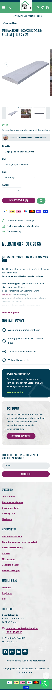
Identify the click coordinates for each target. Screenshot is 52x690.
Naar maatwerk (14, 392)
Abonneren (26, 474)
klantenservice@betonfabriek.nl (22, 628)
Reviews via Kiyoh (11, 570)
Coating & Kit (8, 514)
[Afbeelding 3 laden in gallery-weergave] (26, 113)
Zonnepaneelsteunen (12, 502)
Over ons (6, 587)
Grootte (6, 146)
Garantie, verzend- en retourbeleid (19, 542)
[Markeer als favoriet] (41, 201)
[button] (3, 7)
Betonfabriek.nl (28, 669)
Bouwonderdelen (10, 508)
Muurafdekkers (10, 23)
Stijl (4, 159)
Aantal (5, 185)
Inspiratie (7, 593)
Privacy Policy (13, 661)
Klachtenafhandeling (12, 548)
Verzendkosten (9, 130)
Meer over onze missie (21, 436)
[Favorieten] (42, 7)
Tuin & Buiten (8, 497)
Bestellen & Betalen (12, 536)
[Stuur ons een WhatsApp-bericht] (45, 683)
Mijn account (8, 559)
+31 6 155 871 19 (14, 632)
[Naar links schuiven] (4, 113)
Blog (4, 599)
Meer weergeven (10, 313)
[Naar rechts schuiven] (48, 113)
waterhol (6, 294)
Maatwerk (7, 519)
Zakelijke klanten (10, 565)
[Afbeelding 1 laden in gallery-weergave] (13, 113)
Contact (6, 553)
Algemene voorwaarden (33, 661)
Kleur (4, 172)
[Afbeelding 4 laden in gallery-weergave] (39, 113)
